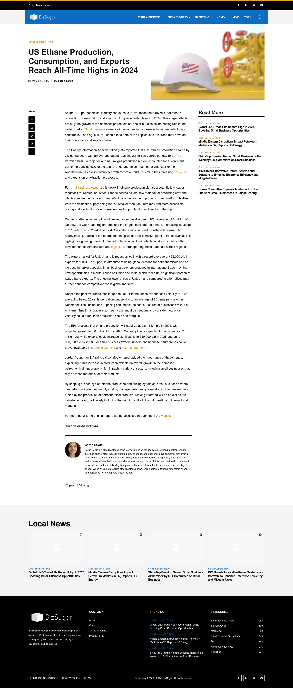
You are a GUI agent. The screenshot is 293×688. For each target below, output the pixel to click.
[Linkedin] (246, 5)
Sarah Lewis (66, 80)
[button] (260, 17)
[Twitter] (254, 5)
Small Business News (40, 41)
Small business (95, 129)
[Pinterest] (31, 135)
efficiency (180, 172)
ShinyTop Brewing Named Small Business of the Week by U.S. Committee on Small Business (229, 158)
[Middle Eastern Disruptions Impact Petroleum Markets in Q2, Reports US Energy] (116, 548)
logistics (116, 246)
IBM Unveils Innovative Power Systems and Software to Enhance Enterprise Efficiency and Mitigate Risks (228, 174)
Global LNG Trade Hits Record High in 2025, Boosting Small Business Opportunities (226, 129)
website (166, 415)
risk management (133, 347)
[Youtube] (262, 5)
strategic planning (103, 347)
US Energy (83, 485)
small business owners (85, 187)
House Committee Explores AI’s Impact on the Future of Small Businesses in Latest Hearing (228, 191)
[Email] (31, 151)
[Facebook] (239, 5)
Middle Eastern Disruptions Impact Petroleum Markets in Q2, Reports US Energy (227, 143)
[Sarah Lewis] (73, 458)
